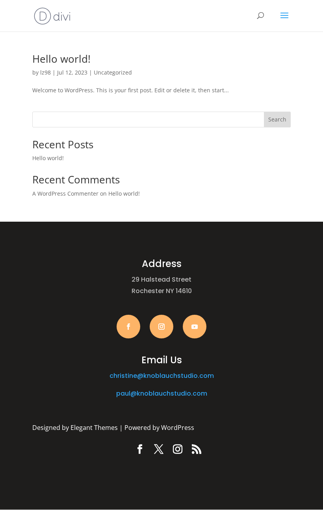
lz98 (45, 72)
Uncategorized (113, 72)
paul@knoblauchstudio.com (161, 393)
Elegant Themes (94, 427)
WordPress (177, 427)
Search (277, 119)
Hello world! (61, 59)
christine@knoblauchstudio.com (162, 375)
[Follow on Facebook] (128, 326)
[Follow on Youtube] (194, 326)
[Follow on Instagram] (161, 326)
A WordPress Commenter (65, 193)
